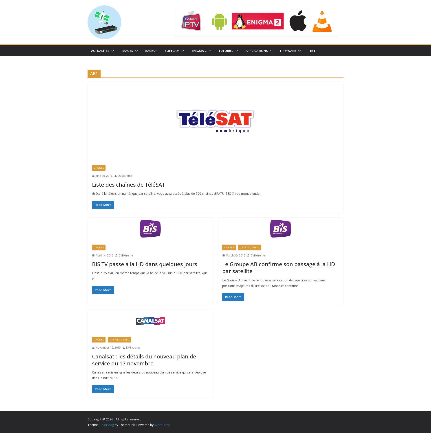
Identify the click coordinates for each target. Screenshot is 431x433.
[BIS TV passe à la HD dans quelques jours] (150, 229)
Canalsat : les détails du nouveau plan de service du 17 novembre (144, 360)
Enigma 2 (199, 51)
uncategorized (249, 247)
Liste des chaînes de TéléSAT (128, 184)
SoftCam (172, 51)
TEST (311, 51)
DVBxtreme (125, 176)
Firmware (288, 51)
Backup (151, 51)
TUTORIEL (226, 51)
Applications (257, 51)
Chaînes (99, 167)
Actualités (100, 51)
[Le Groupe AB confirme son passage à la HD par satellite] (280, 229)
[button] (111, 51)
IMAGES (127, 51)
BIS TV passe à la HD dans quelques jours (144, 264)
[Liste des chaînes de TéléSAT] (215, 121)
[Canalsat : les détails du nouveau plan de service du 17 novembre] (150, 321)
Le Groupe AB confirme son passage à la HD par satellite (278, 267)
